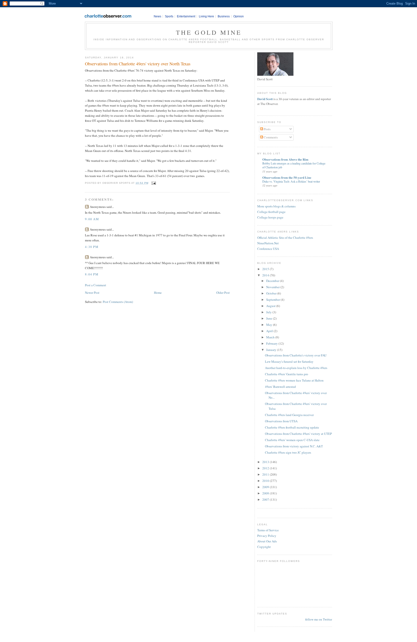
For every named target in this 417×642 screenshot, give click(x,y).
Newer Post (92, 292)
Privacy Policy (266, 535)
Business (224, 16)
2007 (266, 499)
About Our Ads (267, 541)
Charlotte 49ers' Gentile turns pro (286, 374)
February (272, 343)
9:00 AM (92, 219)
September (273, 299)
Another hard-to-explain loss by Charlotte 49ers (296, 368)
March (270, 337)
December (273, 281)
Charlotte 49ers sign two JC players (288, 452)
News (157, 16)
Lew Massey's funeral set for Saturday (289, 361)
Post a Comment (95, 285)
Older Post (223, 292)
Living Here (206, 16)
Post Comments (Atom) (118, 302)
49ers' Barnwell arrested (280, 386)
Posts (267, 129)
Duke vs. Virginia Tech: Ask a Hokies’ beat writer (291, 181)
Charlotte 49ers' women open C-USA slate (292, 440)
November (273, 287)
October (271, 293)
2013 (266, 462)
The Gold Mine (209, 32)
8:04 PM (91, 274)
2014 (266, 275)
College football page (271, 212)
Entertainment (186, 16)
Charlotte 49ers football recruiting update (292, 427)
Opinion (238, 16)
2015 (266, 269)
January (271, 350)
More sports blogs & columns (276, 206)
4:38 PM (91, 247)
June (269, 318)
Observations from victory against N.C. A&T (294, 446)
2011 (266, 474)
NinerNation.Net (268, 243)
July (269, 312)
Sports (169, 16)
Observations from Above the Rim (285, 159)
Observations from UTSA (281, 421)
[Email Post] (153, 183)
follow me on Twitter (318, 619)
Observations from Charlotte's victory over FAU (296, 355)
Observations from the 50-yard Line (286, 177)
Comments (270, 137)
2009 (266, 487)
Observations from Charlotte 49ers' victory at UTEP (298, 433)
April (270, 331)
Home (158, 292)
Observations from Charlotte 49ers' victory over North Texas (137, 64)
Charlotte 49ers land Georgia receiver (289, 415)
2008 (266, 493)
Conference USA (268, 248)
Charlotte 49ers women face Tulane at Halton (294, 380)
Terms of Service (268, 530)
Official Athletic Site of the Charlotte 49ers (285, 237)
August (271, 306)
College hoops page (270, 217)
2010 (266, 480)
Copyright (264, 547)
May (269, 324)
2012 (266, 468)
